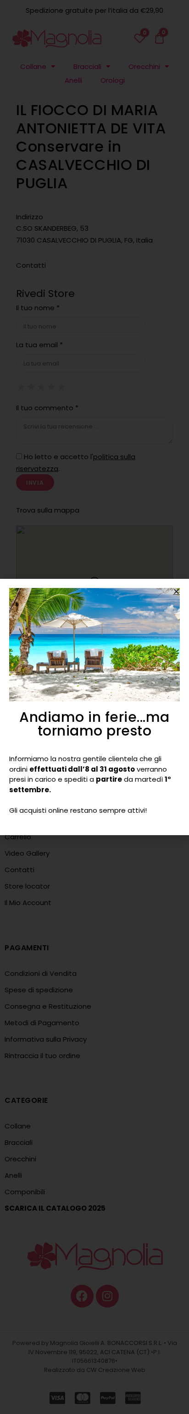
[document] (94, 707)
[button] (176, 591)
